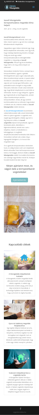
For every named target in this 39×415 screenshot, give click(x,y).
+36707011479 (10, 1)
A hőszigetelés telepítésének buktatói (19, 275)
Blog (14, 29)
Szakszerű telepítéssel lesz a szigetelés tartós (19, 374)
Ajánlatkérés (19, 180)
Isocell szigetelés (22, 29)
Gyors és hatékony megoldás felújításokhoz (19, 324)
